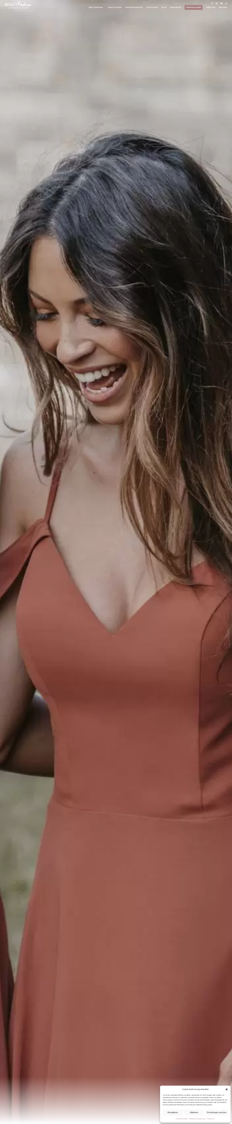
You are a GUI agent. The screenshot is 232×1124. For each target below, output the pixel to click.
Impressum (211, 1119)
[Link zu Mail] (221, 3)
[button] (226, 1089)
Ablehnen (194, 1112)
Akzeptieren (172, 1112)
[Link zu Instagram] (217, 3)
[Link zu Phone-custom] (226, 3)
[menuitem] (96, 8)
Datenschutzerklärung (197, 1119)
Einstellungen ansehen (216, 1112)
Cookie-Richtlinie (182, 1119)
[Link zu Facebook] (212, 3)
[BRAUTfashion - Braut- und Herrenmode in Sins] (18, 5)
